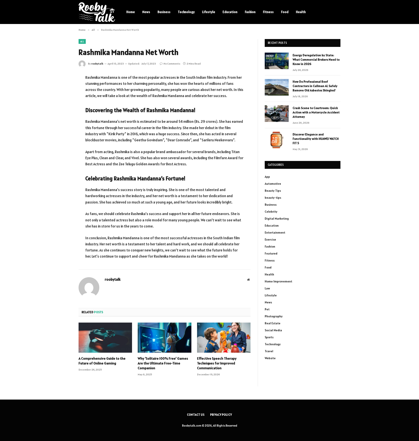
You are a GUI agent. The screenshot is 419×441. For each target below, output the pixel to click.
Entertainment (275, 232)
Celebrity (271, 212)
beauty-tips (273, 198)
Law (267, 288)
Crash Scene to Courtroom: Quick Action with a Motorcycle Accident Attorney (316, 112)
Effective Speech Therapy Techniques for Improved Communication (217, 363)
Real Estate (272, 323)
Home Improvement (278, 281)
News (146, 12)
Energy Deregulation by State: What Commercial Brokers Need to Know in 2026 (316, 59)
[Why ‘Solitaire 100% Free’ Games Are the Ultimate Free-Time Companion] (164, 338)
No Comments (171, 63)
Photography (274, 316)
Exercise (270, 239)
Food (284, 12)
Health (301, 12)
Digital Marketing (277, 218)
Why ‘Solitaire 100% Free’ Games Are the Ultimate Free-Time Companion (163, 363)
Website (270, 358)
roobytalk (97, 63)
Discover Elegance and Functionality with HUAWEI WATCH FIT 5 (316, 138)
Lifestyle (208, 12)
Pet (267, 309)
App (267, 177)
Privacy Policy (221, 415)
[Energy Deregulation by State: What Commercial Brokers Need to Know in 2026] (277, 61)
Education (230, 12)
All (82, 41)
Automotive (273, 184)
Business (164, 12)
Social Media (273, 330)
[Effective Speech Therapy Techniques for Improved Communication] (224, 338)
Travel (269, 351)
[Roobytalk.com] (97, 12)
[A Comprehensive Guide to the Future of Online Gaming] (105, 338)
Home (130, 12)
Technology (186, 12)
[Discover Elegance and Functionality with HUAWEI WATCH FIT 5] (277, 140)
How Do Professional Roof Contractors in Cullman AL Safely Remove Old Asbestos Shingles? (315, 86)
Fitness (268, 12)
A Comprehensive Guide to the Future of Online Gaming (102, 360)
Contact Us (196, 415)
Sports (269, 337)
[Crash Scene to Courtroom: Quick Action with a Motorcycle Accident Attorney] (277, 113)
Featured (271, 253)
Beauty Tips (273, 191)
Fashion (250, 12)
